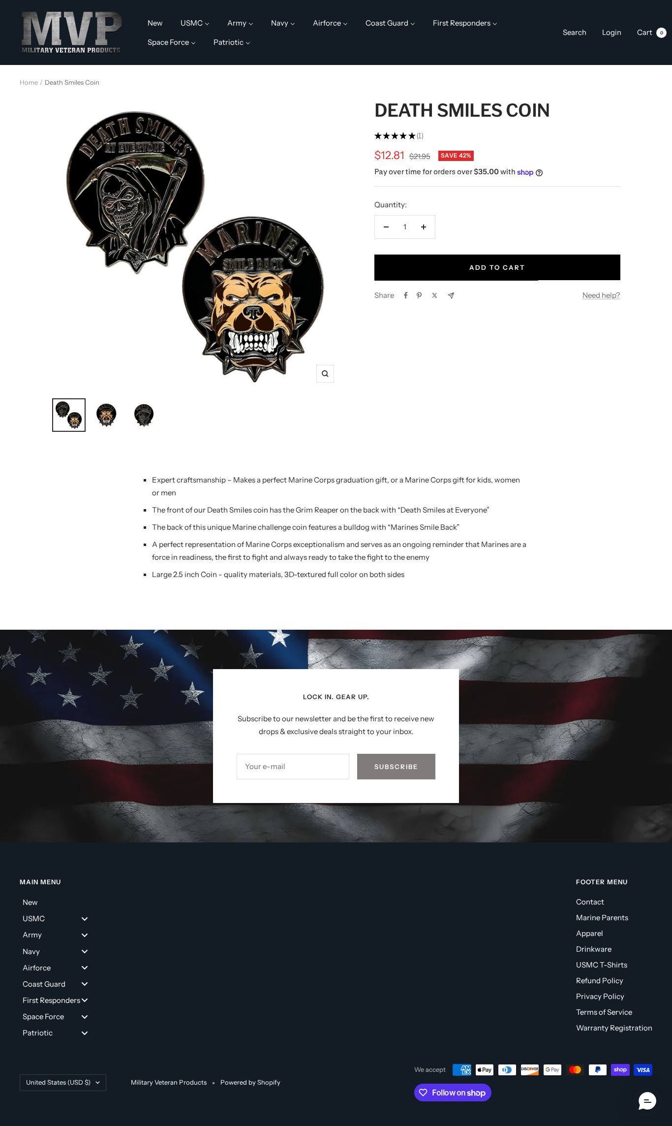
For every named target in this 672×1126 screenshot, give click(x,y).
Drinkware (593, 949)
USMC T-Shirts (601, 964)
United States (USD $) (58, 1082)
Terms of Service (604, 1012)
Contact (590, 901)
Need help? (601, 295)
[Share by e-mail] (451, 295)
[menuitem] (155, 23)
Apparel (589, 933)
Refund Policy (599, 980)
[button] (647, 1101)
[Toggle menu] (84, 918)
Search (574, 32)
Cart (650, 32)
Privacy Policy (600, 996)
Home (29, 82)
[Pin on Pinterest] (419, 295)
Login (611, 32)
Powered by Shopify (250, 1082)
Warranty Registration (614, 1027)
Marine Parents (602, 917)
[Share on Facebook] (406, 295)
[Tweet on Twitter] (434, 295)
